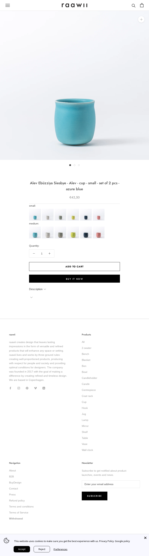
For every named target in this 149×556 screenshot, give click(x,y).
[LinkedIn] (44, 388)
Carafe (86, 383)
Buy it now (74, 279)
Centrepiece (89, 389)
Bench (85, 353)
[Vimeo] (35, 388)
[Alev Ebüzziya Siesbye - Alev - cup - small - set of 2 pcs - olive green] (61, 209)
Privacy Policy (106, 541)
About (12, 470)
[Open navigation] (7, 5)
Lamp (85, 420)
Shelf (85, 432)
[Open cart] (142, 5)
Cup (84, 401)
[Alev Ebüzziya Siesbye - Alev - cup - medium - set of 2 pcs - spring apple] (73, 227)
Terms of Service (18, 512)
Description (36, 289)
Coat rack (87, 395)
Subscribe (94, 496)
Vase (84, 444)
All (83, 341)
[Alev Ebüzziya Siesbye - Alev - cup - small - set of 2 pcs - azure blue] (35, 209)
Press (12, 494)
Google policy (122, 541)
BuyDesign (15, 482)
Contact (13, 488)
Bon (84, 365)
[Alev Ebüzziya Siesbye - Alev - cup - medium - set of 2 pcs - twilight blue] (86, 227)
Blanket (86, 359)
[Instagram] (18, 388)
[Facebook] (10, 388)
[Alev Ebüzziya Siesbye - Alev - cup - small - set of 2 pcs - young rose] (99, 209)
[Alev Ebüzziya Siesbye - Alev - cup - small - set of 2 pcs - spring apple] (73, 209)
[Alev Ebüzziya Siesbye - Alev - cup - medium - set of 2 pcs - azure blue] (35, 227)
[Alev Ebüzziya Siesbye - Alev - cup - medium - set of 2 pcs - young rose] (99, 227)
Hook (85, 407)
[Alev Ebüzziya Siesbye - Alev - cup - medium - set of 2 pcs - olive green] (61, 227)
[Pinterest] (27, 388)
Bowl (84, 371)
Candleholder (89, 377)
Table (85, 438)
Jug (84, 413)
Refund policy (17, 500)
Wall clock (87, 450)
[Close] (145, 538)
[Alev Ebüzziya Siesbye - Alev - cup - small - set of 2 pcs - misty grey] (48, 209)
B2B (11, 476)
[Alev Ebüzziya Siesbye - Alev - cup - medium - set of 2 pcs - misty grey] (48, 227)
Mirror (85, 426)
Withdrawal (16, 518)
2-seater (86, 347)
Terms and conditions (21, 506)
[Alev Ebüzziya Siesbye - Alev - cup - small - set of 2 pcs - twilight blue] (86, 209)
